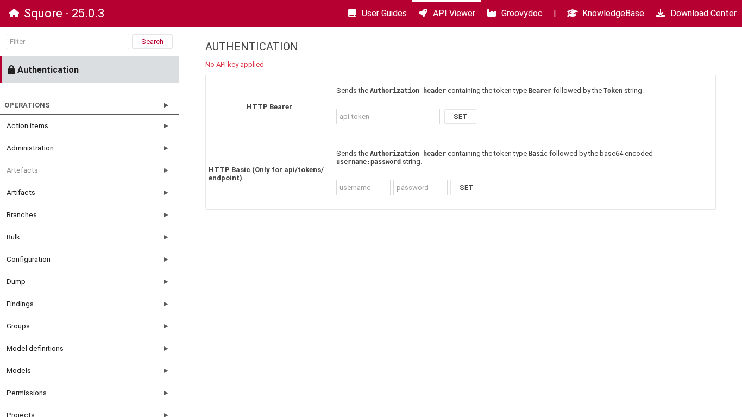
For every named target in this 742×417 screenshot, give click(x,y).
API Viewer (454, 13)
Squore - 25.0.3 (64, 13)
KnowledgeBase (613, 13)
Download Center (703, 13)
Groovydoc (522, 13)
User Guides (384, 13)
